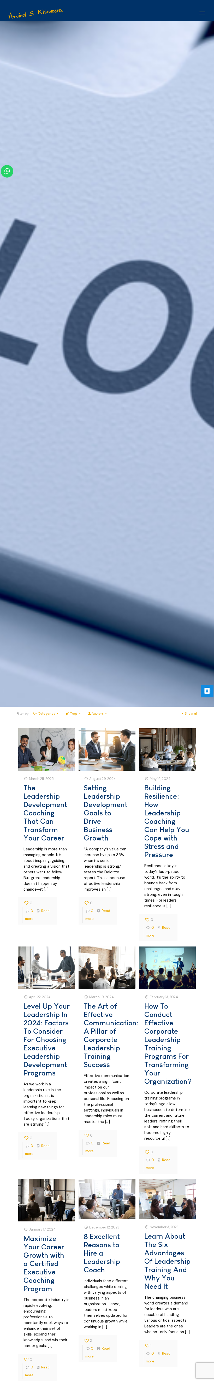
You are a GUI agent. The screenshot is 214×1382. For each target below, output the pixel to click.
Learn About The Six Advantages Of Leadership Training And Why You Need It (167, 1261)
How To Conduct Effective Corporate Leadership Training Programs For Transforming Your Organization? (168, 1043)
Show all (191, 713)
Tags (74, 713)
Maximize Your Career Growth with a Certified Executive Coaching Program (43, 1263)
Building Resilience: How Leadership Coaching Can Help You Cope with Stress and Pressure (166, 821)
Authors (98, 713)
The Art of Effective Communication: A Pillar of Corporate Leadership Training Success (111, 1035)
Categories (46, 713)
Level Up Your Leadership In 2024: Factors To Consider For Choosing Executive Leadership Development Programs (46, 1039)
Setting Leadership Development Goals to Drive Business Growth (105, 813)
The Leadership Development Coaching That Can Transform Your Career (45, 813)
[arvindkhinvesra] (36, 13)
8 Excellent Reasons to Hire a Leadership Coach (102, 1253)
